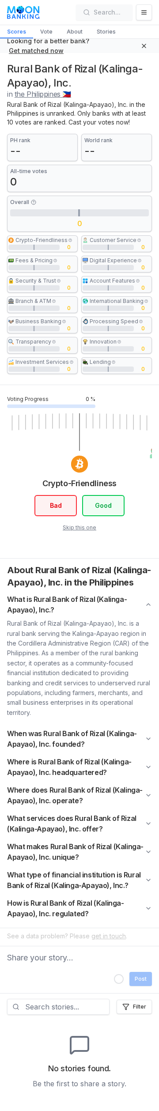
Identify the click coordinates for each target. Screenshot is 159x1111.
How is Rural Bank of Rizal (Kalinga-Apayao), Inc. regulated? (65, 908)
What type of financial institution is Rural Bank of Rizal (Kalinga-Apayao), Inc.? (74, 880)
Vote (46, 31)
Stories (106, 31)
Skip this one (79, 527)
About (75, 31)
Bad (56, 505)
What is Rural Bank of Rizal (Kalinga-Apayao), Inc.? (67, 604)
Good (103, 505)
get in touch (108, 936)
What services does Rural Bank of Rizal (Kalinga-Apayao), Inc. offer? (71, 823)
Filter (139, 1006)
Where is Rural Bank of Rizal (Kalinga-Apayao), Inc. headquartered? (69, 767)
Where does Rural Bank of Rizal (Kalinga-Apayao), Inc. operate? (75, 795)
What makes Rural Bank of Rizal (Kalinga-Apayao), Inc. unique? (75, 852)
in (39, 94)
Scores (16, 31)
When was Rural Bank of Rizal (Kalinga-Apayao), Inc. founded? (72, 738)
